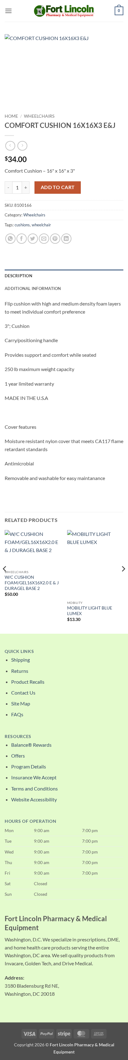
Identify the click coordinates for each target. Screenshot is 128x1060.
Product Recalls (27, 682)
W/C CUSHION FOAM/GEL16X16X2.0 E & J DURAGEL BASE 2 (32, 583)
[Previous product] (22, 146)
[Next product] (10, 146)
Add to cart (58, 187)
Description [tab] (18, 275)
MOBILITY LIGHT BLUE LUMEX (89, 610)
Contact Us (23, 692)
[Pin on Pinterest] (55, 238)
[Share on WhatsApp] (10, 238)
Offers (18, 756)
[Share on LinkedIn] (66, 238)
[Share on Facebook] (21, 238)
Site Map (20, 703)
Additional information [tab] (33, 288)
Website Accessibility (34, 799)
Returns (19, 671)
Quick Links (19, 651)
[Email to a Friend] (44, 238)
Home (11, 116)
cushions (22, 224)
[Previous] (5, 581)
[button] (8, 10)
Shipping (20, 660)
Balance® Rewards (31, 745)
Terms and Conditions (34, 788)
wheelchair (41, 224)
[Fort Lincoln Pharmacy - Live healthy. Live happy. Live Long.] (64, 11)
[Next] (123, 581)
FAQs (17, 714)
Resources (18, 736)
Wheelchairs (39, 116)
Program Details (28, 766)
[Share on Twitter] (33, 238)
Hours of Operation (30, 821)
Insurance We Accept (34, 777)
